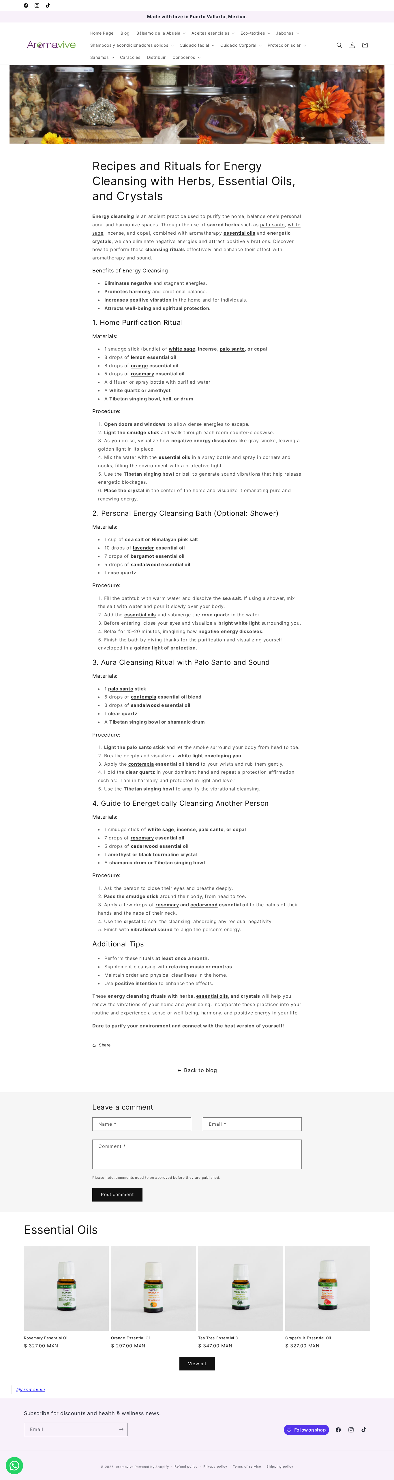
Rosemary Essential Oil (46, 1338)
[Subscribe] (121, 1429)
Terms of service (247, 1466)
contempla (143, 697)
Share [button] (105, 1044)
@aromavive (30, 1389)
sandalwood (145, 564)
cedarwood (144, 846)
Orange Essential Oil (131, 1338)
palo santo (272, 224)
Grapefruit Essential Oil (308, 1338)
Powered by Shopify (152, 1467)
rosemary (142, 373)
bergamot (142, 556)
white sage (182, 349)
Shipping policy (280, 1466)
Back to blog (200, 1070)
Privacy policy (215, 1466)
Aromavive (125, 1467)
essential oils (212, 996)
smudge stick (143, 432)
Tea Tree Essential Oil (219, 1338)
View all (197, 1363)
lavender (143, 548)
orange (139, 365)
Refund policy (186, 1466)
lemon (138, 357)
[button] (160, 33)
